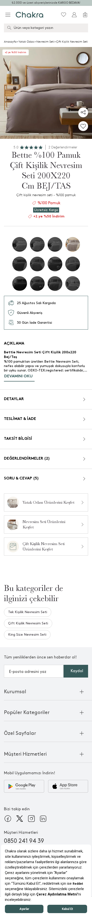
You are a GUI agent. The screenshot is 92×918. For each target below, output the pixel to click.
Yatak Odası (26, 41)
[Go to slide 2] (46, 133)
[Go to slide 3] (58, 133)
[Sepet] (85, 15)
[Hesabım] (74, 15)
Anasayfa (10, 41)
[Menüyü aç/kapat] (8, 15)
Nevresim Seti (45, 41)
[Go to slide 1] (34, 133)
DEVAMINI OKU (18, 376)
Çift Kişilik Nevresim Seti (72, 41)
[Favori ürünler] (63, 15)
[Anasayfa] (29, 15)
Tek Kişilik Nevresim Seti (27, 612)
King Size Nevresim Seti (27, 634)
